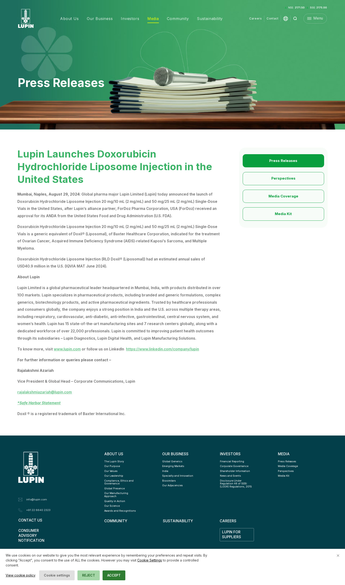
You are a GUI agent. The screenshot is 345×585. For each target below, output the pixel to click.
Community (178, 18)
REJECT (88, 575)
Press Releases (283, 160)
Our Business (100, 18)
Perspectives (283, 178)
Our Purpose (112, 466)
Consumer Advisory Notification (31, 535)
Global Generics (172, 461)
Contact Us (30, 520)
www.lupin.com (67, 349)
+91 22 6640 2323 (38, 510)
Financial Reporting (232, 461)
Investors (130, 18)
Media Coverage (283, 196)
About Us (69, 18)
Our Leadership (113, 475)
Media (153, 18)
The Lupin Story (114, 461)
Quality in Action (114, 501)
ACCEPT (114, 575)
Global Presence (114, 488)
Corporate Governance (234, 466)
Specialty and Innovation (177, 475)
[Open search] (295, 18)
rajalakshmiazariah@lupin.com (44, 392)
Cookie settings (57, 575)
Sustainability (210, 18)
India (165, 471)
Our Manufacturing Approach (116, 495)
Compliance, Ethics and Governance (119, 482)
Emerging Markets (173, 466)
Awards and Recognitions (120, 510)
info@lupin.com (36, 499)
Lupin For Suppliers (232, 534)
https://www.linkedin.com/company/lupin (162, 349)
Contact (272, 18)
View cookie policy (20, 575)
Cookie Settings (149, 560)
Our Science (112, 505)
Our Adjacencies (172, 485)
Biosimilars (169, 480)
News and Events (230, 475)
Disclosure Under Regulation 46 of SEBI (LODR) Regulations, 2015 (236, 483)
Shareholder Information (235, 471)
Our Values (111, 471)
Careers (255, 18)
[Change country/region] (285, 18)
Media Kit (283, 214)
